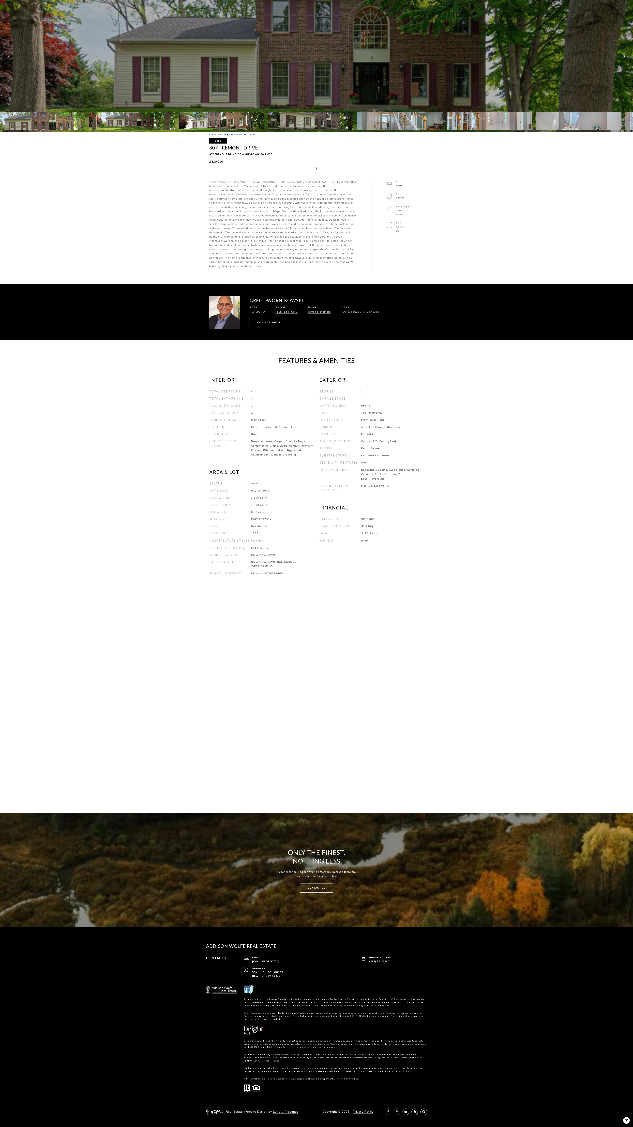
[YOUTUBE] (406, 1112)
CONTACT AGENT (269, 322)
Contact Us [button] (316, 887)
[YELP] (414, 1112)
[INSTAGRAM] (397, 1112)
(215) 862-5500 (379, 961)
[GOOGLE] (423, 1112)
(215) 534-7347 (286, 312)
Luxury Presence (285, 1112)
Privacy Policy (363, 1112)
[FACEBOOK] (388, 1112)
